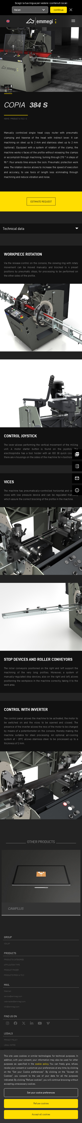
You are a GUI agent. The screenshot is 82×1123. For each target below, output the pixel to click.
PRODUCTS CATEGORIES (14, 959)
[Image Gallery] (8, 91)
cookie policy (41, 1063)
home (6, 119)
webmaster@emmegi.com (14, 1001)
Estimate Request (41, 201)
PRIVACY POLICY (11, 1040)
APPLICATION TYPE (12, 965)
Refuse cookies (41, 1103)
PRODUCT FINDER (11, 970)
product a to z (17, 119)
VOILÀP (7, 943)
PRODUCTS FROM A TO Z (14, 975)
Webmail (7, 991)
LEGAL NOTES (9, 1045)
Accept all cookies (41, 1114)
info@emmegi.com (11, 1007)
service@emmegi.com (13, 996)
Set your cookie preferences (41, 1092)
